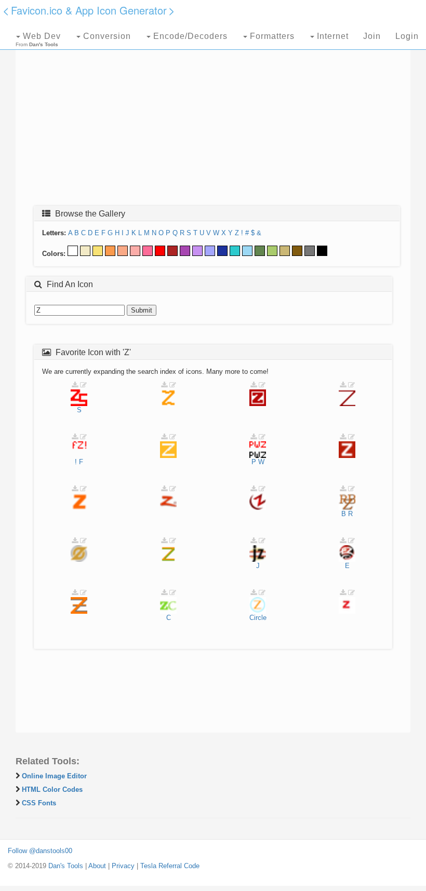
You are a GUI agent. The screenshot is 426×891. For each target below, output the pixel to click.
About (97, 866)
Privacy (123, 866)
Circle (258, 618)
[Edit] (83, 385)
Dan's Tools (65, 866)
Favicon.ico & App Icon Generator (89, 10)
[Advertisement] (213, 123)
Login (407, 36)
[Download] (75, 385)
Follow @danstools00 (40, 851)
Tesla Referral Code (169, 866)
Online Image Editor (54, 776)
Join (372, 36)
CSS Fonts (39, 803)
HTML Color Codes (52, 789)
